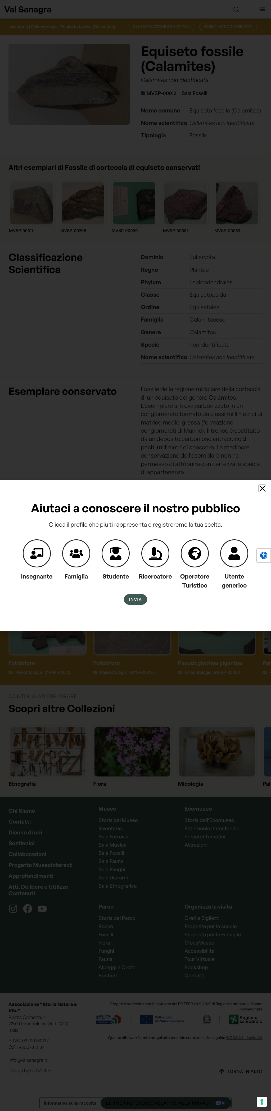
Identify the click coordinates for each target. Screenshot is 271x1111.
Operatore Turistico (195, 581)
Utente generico (234, 581)
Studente (115, 576)
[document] (135, 555)
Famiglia (76, 576)
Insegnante (36, 576)
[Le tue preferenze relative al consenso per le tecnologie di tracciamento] (262, 1102)
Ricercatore (155, 576)
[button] (263, 555)
